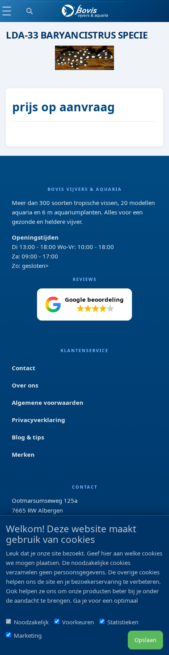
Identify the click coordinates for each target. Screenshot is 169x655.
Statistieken (122, 622)
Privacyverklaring (38, 420)
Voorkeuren (78, 622)
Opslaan (145, 640)
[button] (84, 304)
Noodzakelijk (31, 622)
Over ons (25, 385)
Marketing (28, 635)
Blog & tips (28, 437)
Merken (23, 454)
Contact (23, 368)
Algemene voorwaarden (47, 402)
